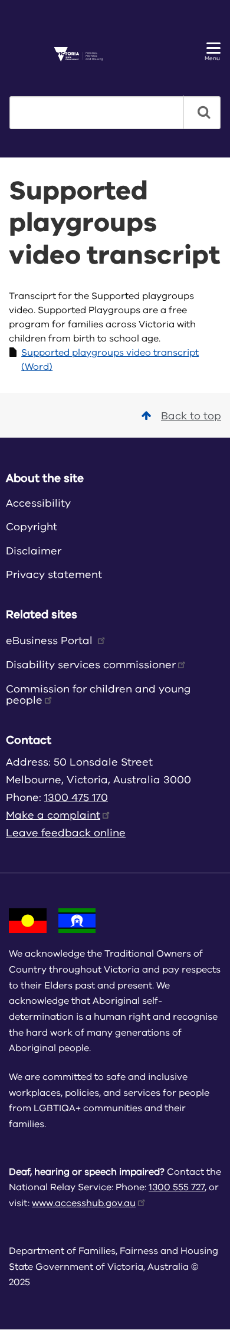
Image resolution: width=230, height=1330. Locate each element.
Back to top (191, 416)
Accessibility (38, 503)
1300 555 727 (177, 1187)
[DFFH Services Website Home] (82, 54)
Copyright (31, 527)
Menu (212, 58)
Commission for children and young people (98, 694)
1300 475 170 (76, 797)
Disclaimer (33, 551)
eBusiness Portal (51, 640)
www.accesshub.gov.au (84, 1203)
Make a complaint (53, 815)
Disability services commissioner (91, 665)
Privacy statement (54, 574)
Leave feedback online (66, 833)
